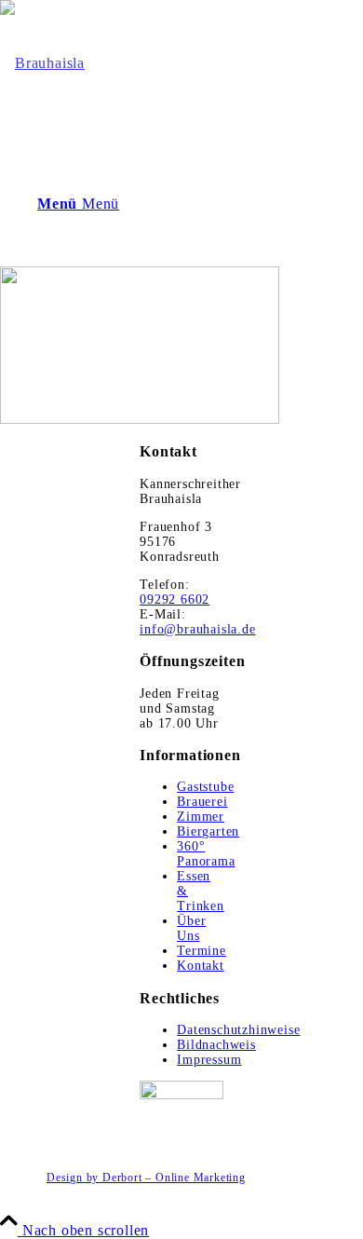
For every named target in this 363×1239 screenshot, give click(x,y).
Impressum (209, 1060)
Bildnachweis (216, 1045)
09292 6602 (174, 599)
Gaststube (205, 787)
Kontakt (200, 966)
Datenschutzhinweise (238, 1030)
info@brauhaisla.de (197, 629)
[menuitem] (200, 1178)
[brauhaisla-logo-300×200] (42, 63)
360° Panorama (206, 853)
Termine (201, 951)
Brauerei (202, 802)
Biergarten (208, 831)
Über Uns (191, 928)
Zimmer (200, 817)
